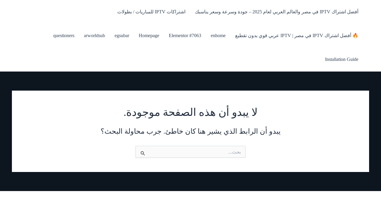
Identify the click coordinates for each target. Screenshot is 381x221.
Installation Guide (341, 59)
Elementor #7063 (185, 35)
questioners (63, 35)
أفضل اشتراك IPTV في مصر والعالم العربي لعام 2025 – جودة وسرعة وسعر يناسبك (276, 11)
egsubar (122, 35)
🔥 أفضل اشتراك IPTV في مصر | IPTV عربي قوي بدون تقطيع (296, 35)
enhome (218, 35)
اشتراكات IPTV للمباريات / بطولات (151, 11)
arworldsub (94, 35)
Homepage (149, 35)
